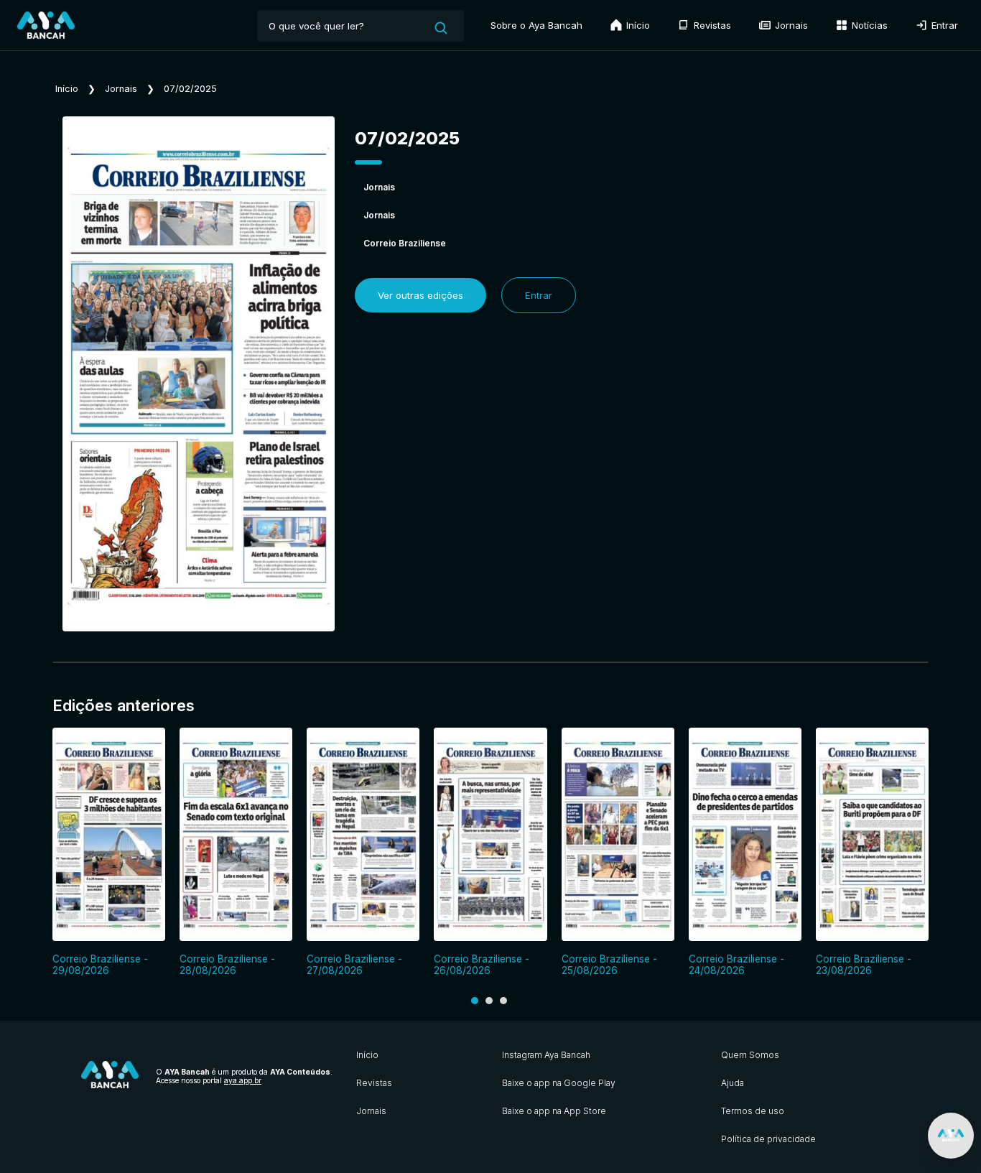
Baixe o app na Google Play (558, 1082)
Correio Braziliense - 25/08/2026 (609, 964)
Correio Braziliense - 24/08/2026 (736, 964)
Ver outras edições (420, 295)
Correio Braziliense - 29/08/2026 (100, 964)
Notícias (868, 25)
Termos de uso (752, 1110)
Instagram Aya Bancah (546, 1054)
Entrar (943, 25)
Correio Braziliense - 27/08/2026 (354, 964)
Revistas (711, 25)
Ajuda (732, 1082)
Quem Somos (750, 1054)
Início (636, 25)
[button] (474, 1000)
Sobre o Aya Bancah (536, 25)
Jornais (790, 25)
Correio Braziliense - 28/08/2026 (227, 964)
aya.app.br (242, 1080)
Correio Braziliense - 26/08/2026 (481, 964)
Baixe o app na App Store (554, 1110)
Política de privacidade (768, 1138)
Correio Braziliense (404, 243)
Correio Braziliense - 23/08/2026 (863, 964)
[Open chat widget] (951, 1136)
